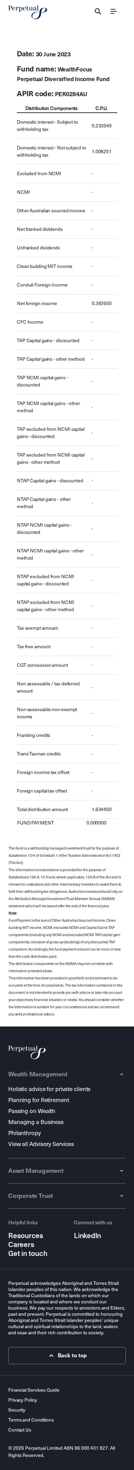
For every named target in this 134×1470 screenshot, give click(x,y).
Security (16, 1410)
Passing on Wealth (31, 1111)
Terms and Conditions (31, 1420)
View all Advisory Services (41, 1144)
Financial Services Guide (33, 1390)
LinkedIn (87, 1235)
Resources (25, 1235)
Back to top (72, 1355)
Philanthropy (24, 1133)
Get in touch (27, 1253)
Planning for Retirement (38, 1100)
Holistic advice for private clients (49, 1089)
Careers (21, 1244)
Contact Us (19, 1430)
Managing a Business (36, 1122)
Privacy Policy (22, 1400)
